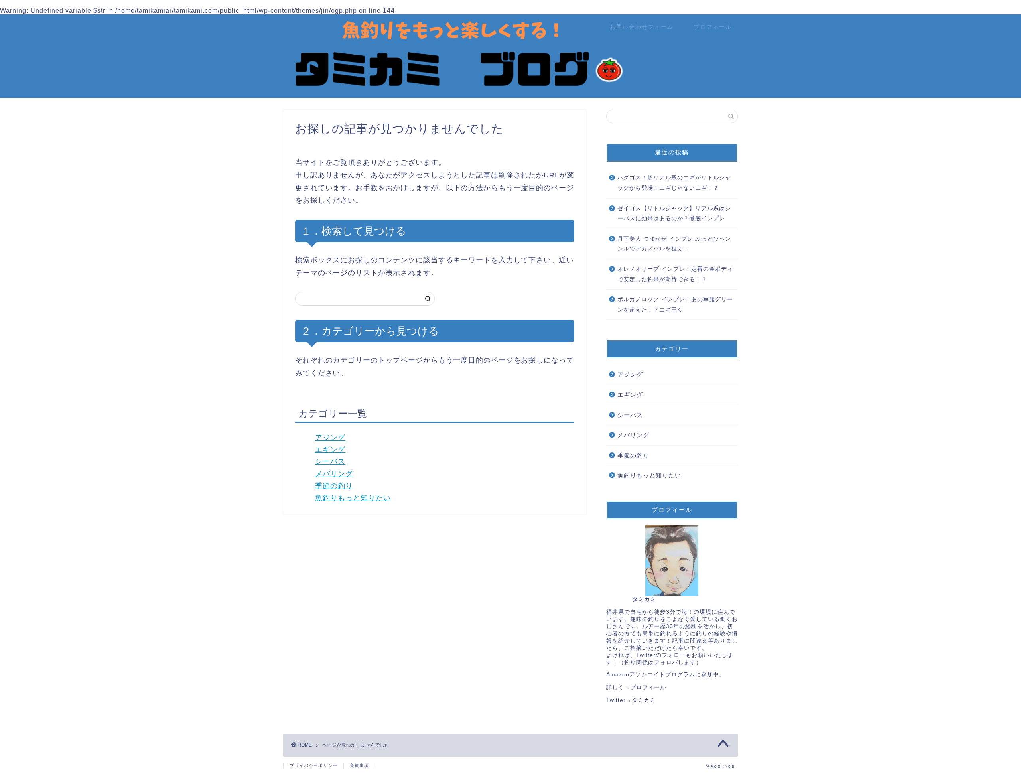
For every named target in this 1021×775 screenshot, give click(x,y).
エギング (330, 450)
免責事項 (359, 765)
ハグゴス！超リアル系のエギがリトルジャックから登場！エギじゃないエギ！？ (674, 183)
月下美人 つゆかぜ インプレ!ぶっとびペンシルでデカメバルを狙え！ (674, 244)
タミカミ (644, 700)
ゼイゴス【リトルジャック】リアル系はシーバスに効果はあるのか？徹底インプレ (674, 213)
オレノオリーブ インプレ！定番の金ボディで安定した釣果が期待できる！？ (675, 274)
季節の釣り (334, 486)
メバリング (334, 474)
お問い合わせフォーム (642, 27)
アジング (330, 438)
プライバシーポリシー (313, 765)
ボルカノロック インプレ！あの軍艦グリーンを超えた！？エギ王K (675, 304)
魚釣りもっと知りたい (353, 498)
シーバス (330, 461)
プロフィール (713, 27)
